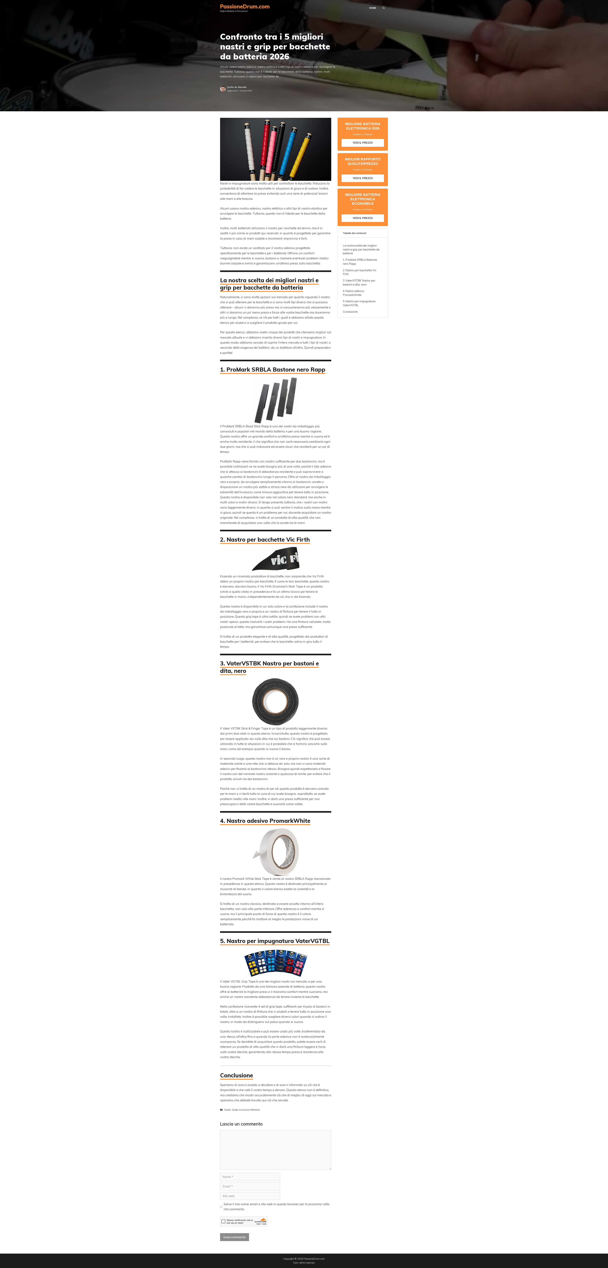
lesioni (323, 193)
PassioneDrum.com (245, 6)
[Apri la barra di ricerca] (383, 8)
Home (372, 7)
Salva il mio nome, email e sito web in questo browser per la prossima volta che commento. (276, 1206)
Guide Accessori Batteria (246, 1109)
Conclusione (350, 311)
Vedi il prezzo (363, 142)
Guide (227, 1109)
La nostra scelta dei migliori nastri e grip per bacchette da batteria (361, 249)
